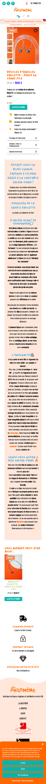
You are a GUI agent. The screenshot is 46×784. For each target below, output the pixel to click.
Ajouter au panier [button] (13, 599)
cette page (14, 433)
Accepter (23, 763)
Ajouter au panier (18, 107)
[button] (43, 744)
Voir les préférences (23, 775)
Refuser (23, 769)
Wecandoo (21, 522)
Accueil (7, 21)
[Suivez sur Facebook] (13, 3)
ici (33, 528)
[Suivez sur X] (8, 3)
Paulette (13, 21)
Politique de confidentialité (27, 780)
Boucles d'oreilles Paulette (26, 21)
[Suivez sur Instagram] (4, 3)
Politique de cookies (16, 780)
